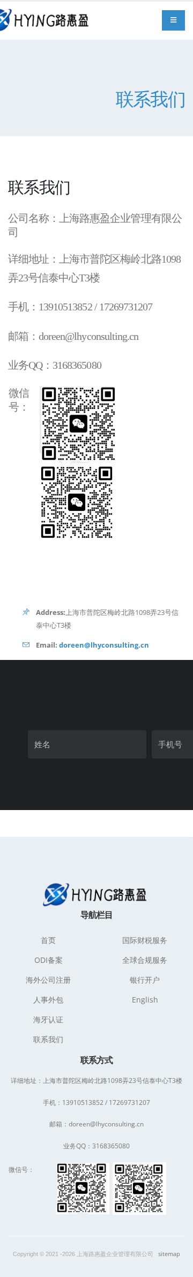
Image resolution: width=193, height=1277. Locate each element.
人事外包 (48, 999)
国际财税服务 (144, 940)
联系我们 (48, 1039)
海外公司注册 (48, 980)
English (145, 999)
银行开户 (145, 980)
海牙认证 (48, 1019)
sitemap (169, 1254)
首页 (48, 940)
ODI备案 (48, 960)
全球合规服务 (144, 960)
